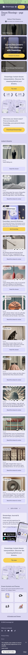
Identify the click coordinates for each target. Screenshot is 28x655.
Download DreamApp (14, 130)
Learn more (5, 648)
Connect (19, 3)
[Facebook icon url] (5, 630)
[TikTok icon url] (15, 630)
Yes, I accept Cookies (8, 652)
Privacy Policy (5, 635)
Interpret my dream (14, 55)
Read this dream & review (14, 199)
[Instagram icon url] (11, 630)
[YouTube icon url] (8, 630)
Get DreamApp (14, 229)
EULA (2, 639)
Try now (21, 7)
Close (24, 652)
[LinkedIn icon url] (2, 630)
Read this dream (14, 169)
